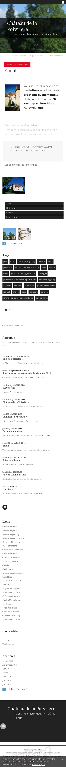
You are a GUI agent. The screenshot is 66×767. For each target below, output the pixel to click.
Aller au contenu (10, 2)
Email (5, 446)
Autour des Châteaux (11, 580)
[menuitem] (19, 55)
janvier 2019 (7, 672)
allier (12, 261)
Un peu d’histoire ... (12, 359)
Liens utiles (7, 640)
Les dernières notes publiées (33, 753)
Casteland (6, 565)
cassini (52, 267)
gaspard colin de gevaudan (27, 267)
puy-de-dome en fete (46, 285)
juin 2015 (6, 680)
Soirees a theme (11, 460)
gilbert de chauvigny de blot (23, 273)
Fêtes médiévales (9, 607)
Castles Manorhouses (11, 600)
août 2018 (6, 676)
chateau (41, 261)
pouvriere (7, 267)
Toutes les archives (17, 689)
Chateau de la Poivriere (12, 549)
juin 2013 (6, 684)
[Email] (4, 507)
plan (5, 261)
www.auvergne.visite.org (13, 573)
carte (5, 273)
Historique (11, 208)
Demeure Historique (11, 542)
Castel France (8, 576)
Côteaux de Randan (11, 557)
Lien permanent (21, 147)
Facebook (6, 604)
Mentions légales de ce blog (28, 756)
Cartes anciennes (12, 431)
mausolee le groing (26, 261)
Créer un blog (28, 750)
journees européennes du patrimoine (19, 279)
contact (6, 291)
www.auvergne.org (10, 534)
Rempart (6, 584)
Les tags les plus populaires (51, 753)
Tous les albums (15, 243)
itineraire (33, 291)
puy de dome (42, 297)
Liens (4, 636)
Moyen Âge (8, 388)
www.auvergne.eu (10, 553)
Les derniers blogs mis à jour (15, 753)
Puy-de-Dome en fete (14, 475)
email (50, 261)
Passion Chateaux (10, 561)
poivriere (44, 291)
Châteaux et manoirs (11, 596)
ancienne (7, 285)
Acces (8, 203)
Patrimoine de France (11, 592)
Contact (9, 212)
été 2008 (17, 285)
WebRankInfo (8, 644)
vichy (44, 267)
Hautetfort (38, 750)
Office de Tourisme (10, 611)
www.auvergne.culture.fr (13, 538)
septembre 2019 (9, 665)
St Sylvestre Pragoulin (11, 588)
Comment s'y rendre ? (14, 417)
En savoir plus (38, 764)
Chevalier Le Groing (11, 615)
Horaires (7, 489)
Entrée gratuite (13, 217)
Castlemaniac (8, 569)
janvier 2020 (7, 661)
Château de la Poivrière (12, 325)
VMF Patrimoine (9, 545)
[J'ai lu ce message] (62, 758)
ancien (16, 291)
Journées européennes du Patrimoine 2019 (26, 373)
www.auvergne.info (10, 530)
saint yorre (29, 285)
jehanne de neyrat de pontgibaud (18, 297)
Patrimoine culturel (11, 619)
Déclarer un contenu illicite (10, 756)
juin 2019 (6, 669)
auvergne (43, 273)
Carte (6, 309)
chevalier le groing (47, 279)
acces (24, 291)
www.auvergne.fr (9, 526)
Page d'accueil (36, 55)
